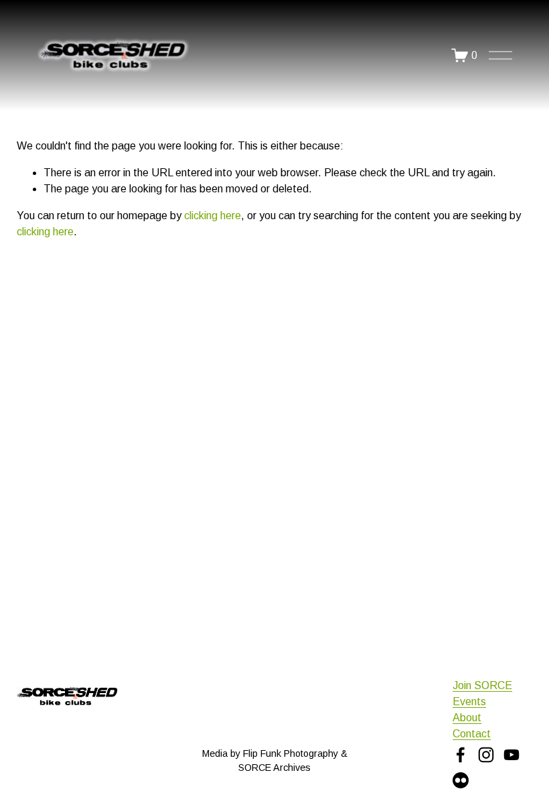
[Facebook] (461, 755)
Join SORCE (482, 685)
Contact (472, 733)
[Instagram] (486, 755)
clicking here (212, 215)
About (467, 717)
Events (469, 701)
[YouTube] (511, 755)
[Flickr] (461, 780)
